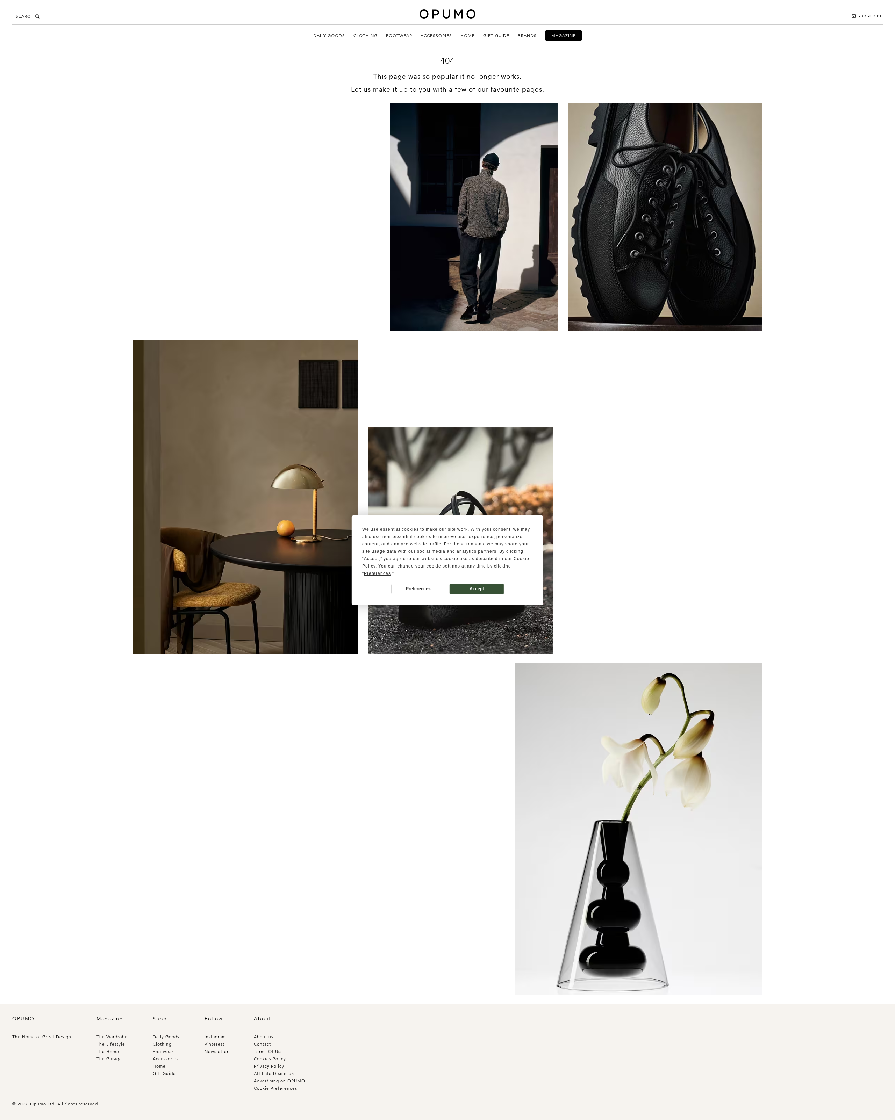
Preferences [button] (377, 573)
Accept (477, 588)
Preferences (418, 588)
